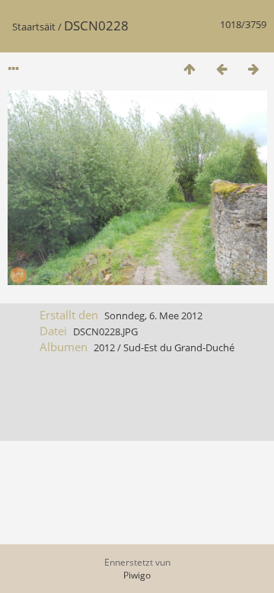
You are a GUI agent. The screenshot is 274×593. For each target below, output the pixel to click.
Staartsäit (34, 26)
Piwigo (137, 575)
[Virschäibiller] (190, 69)
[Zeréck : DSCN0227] (221, 69)
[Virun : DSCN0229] (253, 69)
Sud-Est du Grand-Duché (178, 347)
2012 (104, 347)
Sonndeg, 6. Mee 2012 (153, 315)
